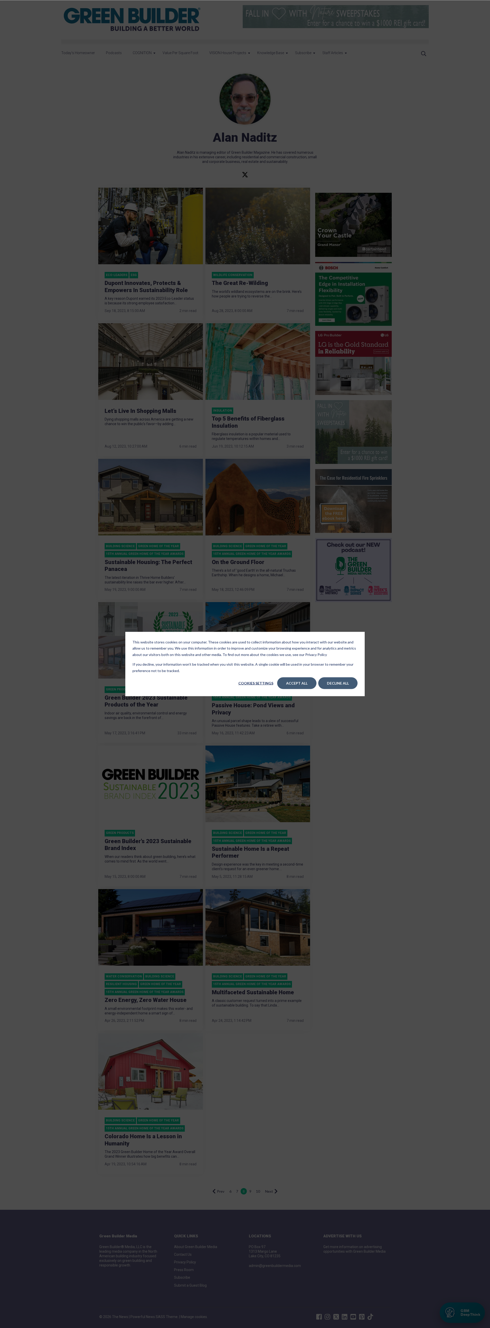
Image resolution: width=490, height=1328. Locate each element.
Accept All (297, 683)
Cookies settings (255, 683)
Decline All (338, 683)
